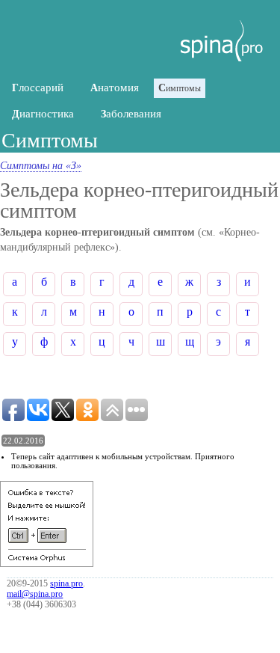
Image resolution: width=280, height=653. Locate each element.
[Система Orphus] (46, 563)
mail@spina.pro (35, 594)
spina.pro (66, 583)
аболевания (131, 114)
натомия (114, 87)
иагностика (43, 114)
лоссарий (37, 87)
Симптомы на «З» (40, 165)
